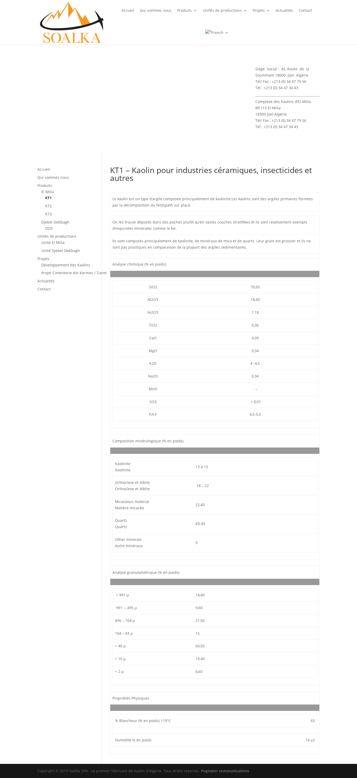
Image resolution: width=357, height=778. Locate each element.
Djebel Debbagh (55, 222)
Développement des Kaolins (65, 264)
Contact (305, 10)
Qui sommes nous (155, 10)
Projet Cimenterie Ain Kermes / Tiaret (74, 272)
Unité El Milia (53, 242)
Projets (259, 10)
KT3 (48, 213)
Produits (184, 10)
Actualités (284, 10)
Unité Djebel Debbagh (60, 250)
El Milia (47, 191)
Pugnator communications (225, 770)
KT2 (48, 205)
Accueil (128, 10)
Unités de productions (222, 10)
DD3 (49, 228)
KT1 (48, 197)
